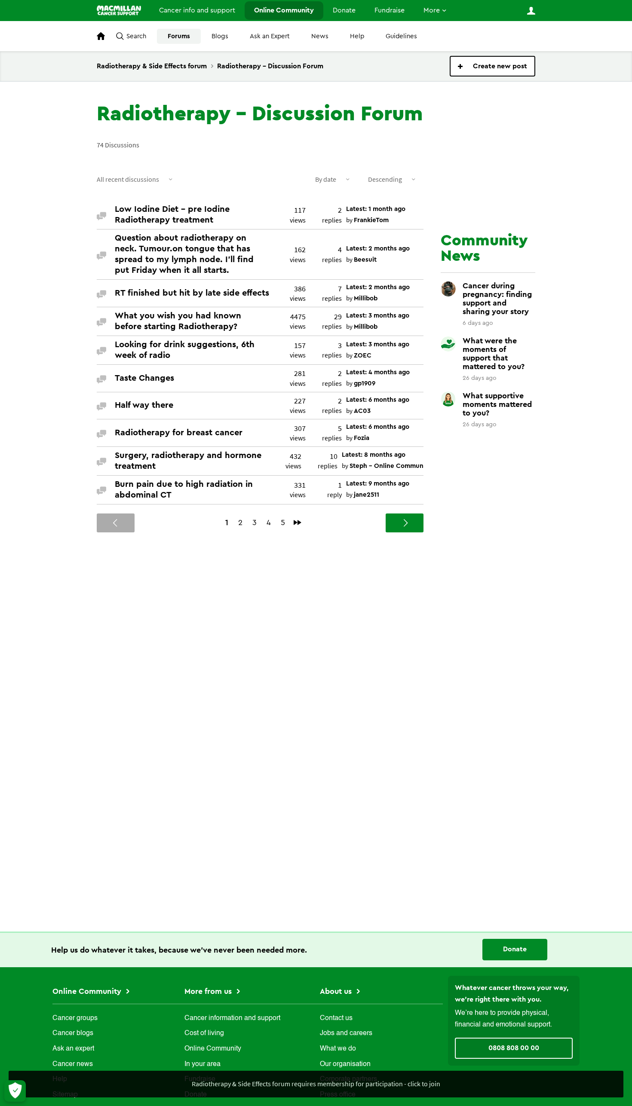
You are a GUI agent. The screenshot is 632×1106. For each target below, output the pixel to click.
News (319, 36)
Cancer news (72, 1064)
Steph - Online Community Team (399, 466)
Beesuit (365, 260)
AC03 (362, 411)
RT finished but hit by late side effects (192, 293)
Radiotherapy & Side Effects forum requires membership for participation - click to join (316, 1083)
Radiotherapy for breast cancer (178, 432)
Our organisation (345, 1064)
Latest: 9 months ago (377, 483)
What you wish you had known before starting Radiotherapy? (178, 321)
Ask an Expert (270, 36)
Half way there (144, 405)
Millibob (365, 298)
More (431, 10)
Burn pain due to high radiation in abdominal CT (184, 489)
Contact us (336, 1018)
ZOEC (362, 355)
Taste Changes (144, 378)
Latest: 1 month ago (375, 209)
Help (357, 36)
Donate (344, 10)
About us (337, 991)
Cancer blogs (72, 1033)
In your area (202, 1064)
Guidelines (401, 36)
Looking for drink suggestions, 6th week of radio (185, 350)
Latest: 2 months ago (378, 248)
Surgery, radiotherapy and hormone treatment (188, 461)
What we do (338, 1048)
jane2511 (366, 495)
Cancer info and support (197, 10)
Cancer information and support (232, 1018)
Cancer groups (75, 1018)
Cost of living (204, 1033)
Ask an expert (73, 1048)
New (492, 66)
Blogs (220, 36)
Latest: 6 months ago (377, 400)
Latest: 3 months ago (377, 315)
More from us (209, 991)
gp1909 (364, 383)
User (531, 10)
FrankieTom (371, 220)
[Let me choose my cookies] (15, 1091)
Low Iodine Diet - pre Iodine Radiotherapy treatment (172, 214)
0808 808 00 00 (513, 1048)
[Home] (119, 10)
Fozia (361, 438)
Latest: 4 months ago (378, 372)
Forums (179, 36)
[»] (297, 522)
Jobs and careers (346, 1033)
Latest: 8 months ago (373, 455)
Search (136, 36)
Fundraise (389, 10)
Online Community (284, 10)
